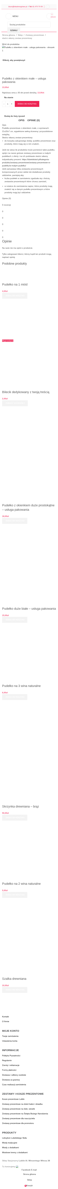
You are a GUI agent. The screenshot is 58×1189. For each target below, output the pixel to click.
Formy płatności (9, 1070)
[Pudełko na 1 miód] (20, 270)
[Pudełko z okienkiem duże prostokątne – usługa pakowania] (29, 433)
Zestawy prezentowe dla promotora (18, 1123)
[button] (14, 296)
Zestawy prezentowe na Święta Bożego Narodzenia (25, 1113)
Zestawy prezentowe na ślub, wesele (18, 1109)
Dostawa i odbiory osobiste (14, 1075)
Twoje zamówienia (10, 1036)
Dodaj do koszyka (27, 104)
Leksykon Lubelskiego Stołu (14, 1138)
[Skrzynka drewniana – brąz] (29, 725)
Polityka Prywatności (11, 1055)
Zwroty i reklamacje (10, 1065)
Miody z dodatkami (10, 1147)
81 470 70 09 (38, 7)
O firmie (5, 1021)
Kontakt (5, 1016)
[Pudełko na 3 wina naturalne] (29, 650)
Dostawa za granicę (11, 1080)
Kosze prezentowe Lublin (13, 1099)
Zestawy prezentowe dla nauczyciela (18, 1118)
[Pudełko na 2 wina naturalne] (29, 847)
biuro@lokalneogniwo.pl (17, 7)
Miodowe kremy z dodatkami (15, 1152)
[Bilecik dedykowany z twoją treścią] (29, 319)
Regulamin (7, 1060)
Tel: (31, 7)
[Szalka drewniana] (29, 916)
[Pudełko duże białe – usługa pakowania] (29, 541)
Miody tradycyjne (9, 1143)
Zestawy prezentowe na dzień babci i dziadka (22, 1104)
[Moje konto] (47, 6)
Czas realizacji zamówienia (14, 1084)
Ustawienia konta (9, 1041)
